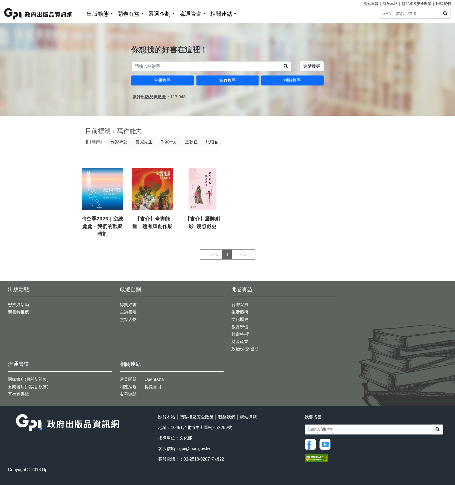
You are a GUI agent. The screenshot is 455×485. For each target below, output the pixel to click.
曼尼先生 (144, 142)
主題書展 (128, 312)
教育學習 (239, 327)
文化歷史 (239, 319)
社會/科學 (240, 334)
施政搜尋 (227, 80)
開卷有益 (128, 14)
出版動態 (98, 14)
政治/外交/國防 (245, 349)
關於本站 (390, 4)
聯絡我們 (443, 4)
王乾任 (191, 142)
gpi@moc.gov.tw (194, 448)
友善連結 (128, 394)
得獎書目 (153, 387)
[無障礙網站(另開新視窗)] (316, 458)
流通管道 (190, 14)
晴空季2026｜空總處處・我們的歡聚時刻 (102, 226)
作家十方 (168, 142)
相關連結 (221, 14)
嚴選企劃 (159, 14)
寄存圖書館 (18, 394)
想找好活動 (18, 304)
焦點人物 (128, 319)
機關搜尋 (292, 80)
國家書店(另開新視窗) (28, 379)
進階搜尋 (311, 66)
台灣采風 (239, 304)
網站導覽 (371, 4)
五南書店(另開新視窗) (28, 387)
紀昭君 (212, 142)
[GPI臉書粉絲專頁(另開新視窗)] (311, 444)
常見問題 (128, 379)
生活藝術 (239, 312)
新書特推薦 (18, 312)
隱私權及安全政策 (417, 4)
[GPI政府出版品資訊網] (38, 14)
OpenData (154, 379)
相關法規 (128, 387)
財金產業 (239, 341)
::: (80, 13)
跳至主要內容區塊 (14, 3)
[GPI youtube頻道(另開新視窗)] (326, 444)
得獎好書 (128, 304)
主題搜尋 (162, 80)
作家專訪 (119, 142)
